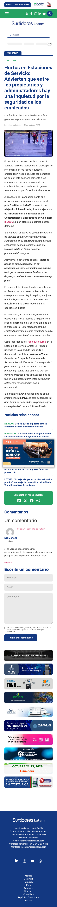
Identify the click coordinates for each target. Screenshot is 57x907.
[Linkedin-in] (16, 861)
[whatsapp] (38, 500)
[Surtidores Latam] (28, 24)
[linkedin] (19, 500)
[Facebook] (31, 13)
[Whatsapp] (40, 861)
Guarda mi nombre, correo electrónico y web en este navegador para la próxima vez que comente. (29, 629)
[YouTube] (44, 13)
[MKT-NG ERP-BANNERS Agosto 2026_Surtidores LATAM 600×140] (28, 715)
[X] (27, 13)
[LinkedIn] (39, 13)
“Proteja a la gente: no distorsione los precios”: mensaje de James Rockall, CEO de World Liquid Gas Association (28, 482)
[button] (17, 4)
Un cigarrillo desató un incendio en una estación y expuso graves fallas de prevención (28, 469)
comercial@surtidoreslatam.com (28, 840)
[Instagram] (35, 13)
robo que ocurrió (37, 341)
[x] (25, 500)
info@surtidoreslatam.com (33, 847)
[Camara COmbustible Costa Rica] (28, 786)
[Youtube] (32, 861)
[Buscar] (10, 35)
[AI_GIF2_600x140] (28, 674)
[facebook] (31, 500)
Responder (8, 562)
